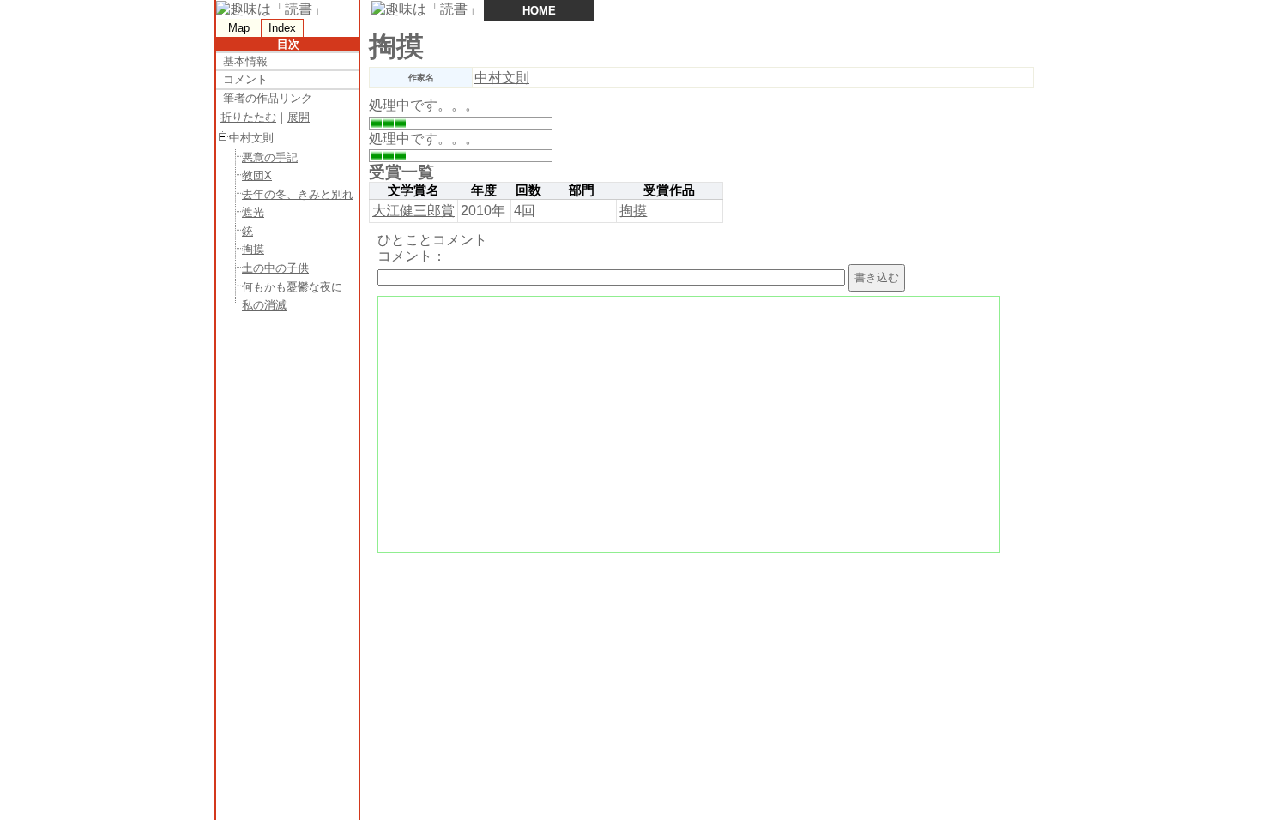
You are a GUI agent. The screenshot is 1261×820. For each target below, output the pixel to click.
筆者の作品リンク (267, 98)
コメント (245, 79)
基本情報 (245, 61)
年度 (484, 190)
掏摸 (253, 249)
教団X (257, 175)
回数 (528, 190)
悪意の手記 (270, 157)
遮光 (253, 212)
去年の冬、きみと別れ (297, 194)
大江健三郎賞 (413, 210)
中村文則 (501, 77)
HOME (539, 10)
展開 (298, 117)
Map (239, 27)
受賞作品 (669, 190)
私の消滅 (264, 304)
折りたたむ (248, 117)
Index (282, 27)
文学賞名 (413, 190)
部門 (581, 190)
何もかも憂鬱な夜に (292, 286)
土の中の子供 (275, 268)
